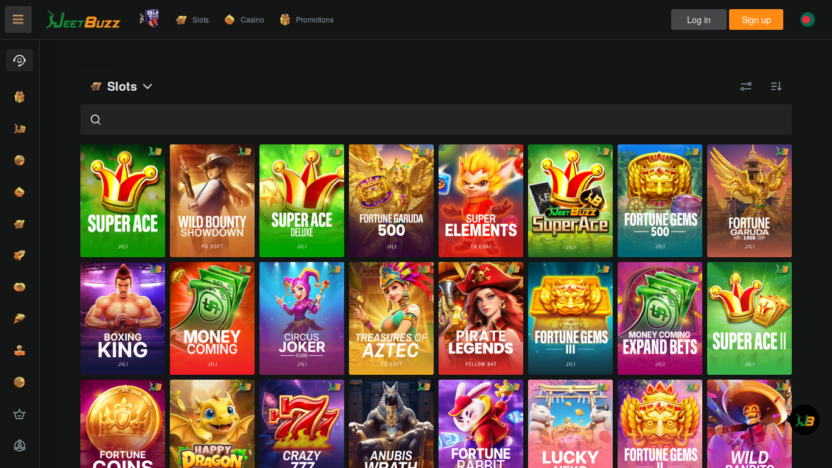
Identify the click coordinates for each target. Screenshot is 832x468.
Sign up (756, 19)
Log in (699, 19)
